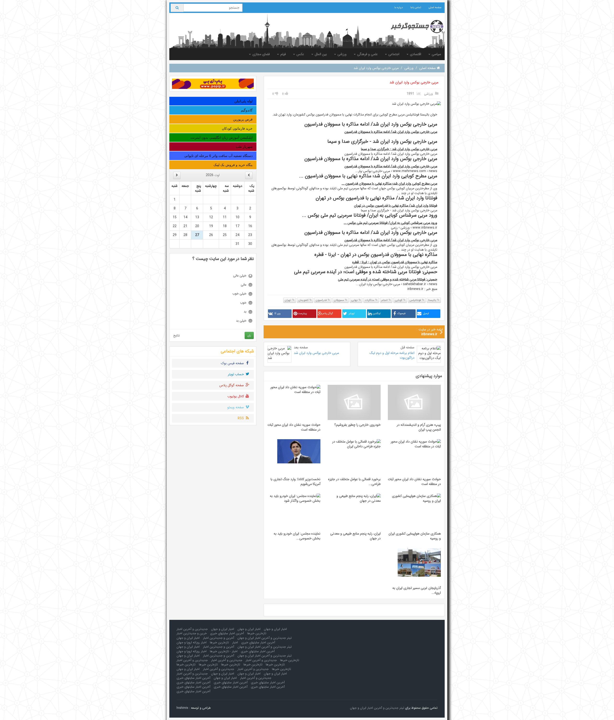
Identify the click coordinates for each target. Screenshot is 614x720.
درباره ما (398, 8)
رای (249, 335)
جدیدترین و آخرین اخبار (192, 629)
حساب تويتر (236, 374)
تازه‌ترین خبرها (256, 633)
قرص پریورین (243, 119)
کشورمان (303, 300)
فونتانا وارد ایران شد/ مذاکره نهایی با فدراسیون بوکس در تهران (395, 205)
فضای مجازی (260, 54)
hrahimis (182, 707)
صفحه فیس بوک (233, 363)
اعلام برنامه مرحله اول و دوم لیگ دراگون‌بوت (392, 355)
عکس (299, 54)
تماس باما (415, 8)
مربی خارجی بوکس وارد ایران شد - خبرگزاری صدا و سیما (399, 149)
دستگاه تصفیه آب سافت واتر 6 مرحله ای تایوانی (218, 156)
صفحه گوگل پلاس (232, 385)
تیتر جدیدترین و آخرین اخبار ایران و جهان (264, 637)
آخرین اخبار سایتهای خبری (227, 633)
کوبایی (399, 300)
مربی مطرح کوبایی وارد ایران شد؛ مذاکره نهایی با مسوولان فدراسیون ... (389, 183)
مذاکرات (370, 300)
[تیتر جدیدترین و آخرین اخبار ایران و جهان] (413, 26)
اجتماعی (393, 54)
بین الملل (320, 54)
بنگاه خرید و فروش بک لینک (233, 165)
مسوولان (339, 300)
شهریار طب (244, 147)
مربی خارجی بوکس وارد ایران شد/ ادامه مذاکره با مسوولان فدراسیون (390, 131)
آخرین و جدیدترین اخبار (218, 637)
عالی (243, 285)
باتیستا (432, 300)
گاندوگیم (247, 110)
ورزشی (342, 54)
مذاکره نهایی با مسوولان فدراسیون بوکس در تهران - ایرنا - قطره (394, 262)
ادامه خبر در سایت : (430, 332)
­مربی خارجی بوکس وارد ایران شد (414, 82)
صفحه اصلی (435, 8)
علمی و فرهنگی (367, 54)
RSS (241, 418)
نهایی (355, 300)
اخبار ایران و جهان (275, 629)
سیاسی (436, 54)
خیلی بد (241, 321)
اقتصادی (415, 54)
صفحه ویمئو (236, 407)
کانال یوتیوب (236, 396)
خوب (243, 303)
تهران (288, 300)
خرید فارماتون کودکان (237, 128)
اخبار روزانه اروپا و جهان (192, 642)
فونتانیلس (415, 300)
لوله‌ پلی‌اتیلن (243, 101)
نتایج (176, 335)
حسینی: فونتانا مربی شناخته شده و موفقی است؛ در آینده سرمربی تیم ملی (387, 279)
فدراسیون (322, 300)
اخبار (235, 642)
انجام (385, 300)
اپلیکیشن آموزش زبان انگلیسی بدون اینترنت (221, 137)
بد (245, 312)
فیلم (282, 54)
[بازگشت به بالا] (10, 710)
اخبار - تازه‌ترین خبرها (223, 651)
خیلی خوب (239, 294)
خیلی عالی (239, 276)
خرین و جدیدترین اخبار (192, 633)
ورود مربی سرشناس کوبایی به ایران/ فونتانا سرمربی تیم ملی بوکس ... (390, 222)
